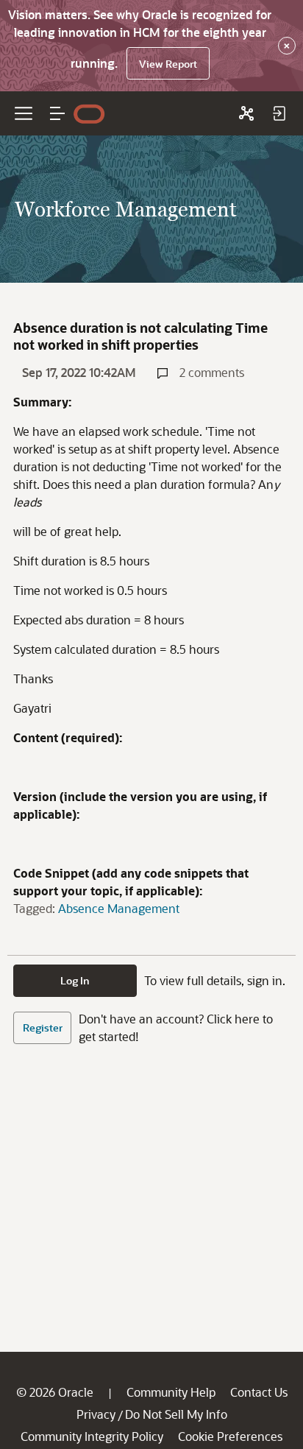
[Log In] (279, 113)
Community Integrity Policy (92, 1436)
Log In (75, 980)
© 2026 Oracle (54, 1392)
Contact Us (259, 1392)
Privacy (95, 1414)
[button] (57, 113)
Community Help (170, 1392)
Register (43, 1027)
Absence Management (118, 908)
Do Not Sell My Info (176, 1414)
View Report (168, 64)
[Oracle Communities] (246, 113)
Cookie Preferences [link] (230, 1436)
